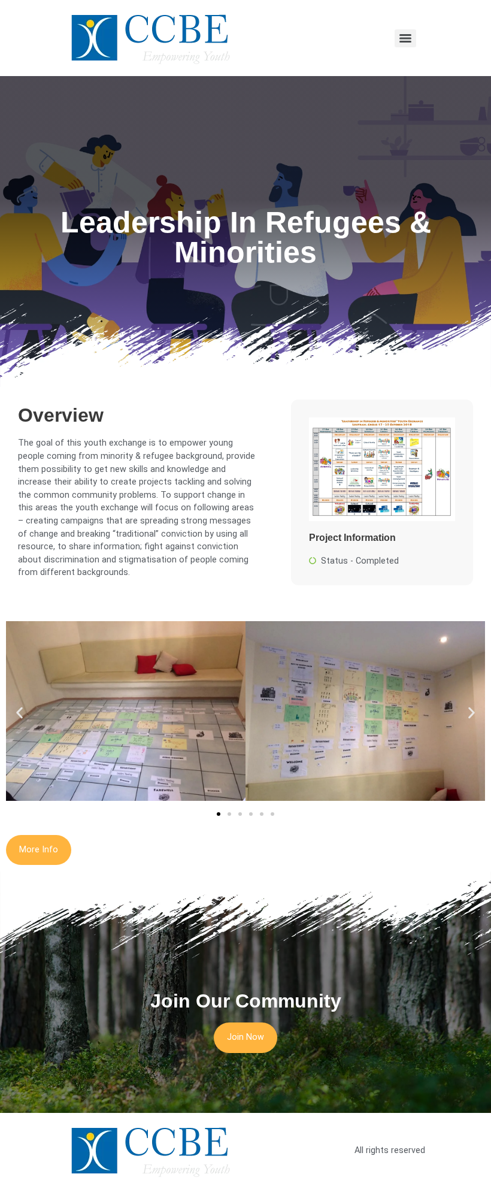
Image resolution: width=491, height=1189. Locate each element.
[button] (19, 713)
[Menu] (405, 38)
